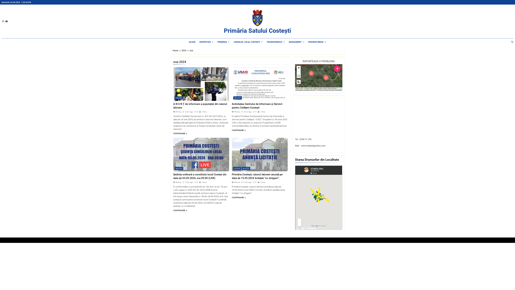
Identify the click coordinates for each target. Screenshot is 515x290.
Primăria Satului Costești (257, 30)
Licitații (237, 168)
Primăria (222, 42)
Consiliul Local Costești (247, 42)
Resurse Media (315, 42)
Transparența (274, 42)
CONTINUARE (179, 133)
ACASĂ (192, 42)
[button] (326, 77)
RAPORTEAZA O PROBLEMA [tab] (319, 61)
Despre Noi (205, 42)
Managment (295, 42)
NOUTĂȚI (179, 98)
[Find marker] (299, 82)
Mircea (178, 111)
